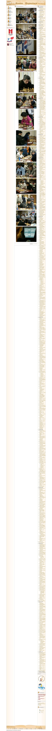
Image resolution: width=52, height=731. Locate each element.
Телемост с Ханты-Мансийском (42, 359)
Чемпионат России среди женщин (42, 331)
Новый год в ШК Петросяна (42, 159)
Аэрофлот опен (42, 211)
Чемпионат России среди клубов (42, 513)
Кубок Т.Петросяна (42, 164)
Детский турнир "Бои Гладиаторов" (42, 91)
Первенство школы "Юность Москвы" (42, 148)
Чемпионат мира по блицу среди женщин (42, 354)
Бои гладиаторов (42, 24)
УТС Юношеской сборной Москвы (42, 193)
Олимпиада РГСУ (42, 512)
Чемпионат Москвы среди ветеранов (42, 207)
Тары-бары (41, 728)
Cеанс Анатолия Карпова (42, 387)
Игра (31, 728)
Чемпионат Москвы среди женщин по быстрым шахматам (42, 454)
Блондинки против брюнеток (42, 294)
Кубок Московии (42, 145)
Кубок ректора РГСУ (42, 554)
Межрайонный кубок (42, 639)
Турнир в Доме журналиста (42, 520)
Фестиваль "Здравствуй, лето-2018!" (41, 47)
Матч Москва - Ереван (42, 326)
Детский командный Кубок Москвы (42, 210)
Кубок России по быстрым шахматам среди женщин (42, 320)
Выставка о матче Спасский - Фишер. (42, 573)
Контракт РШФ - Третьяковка (42, 205)
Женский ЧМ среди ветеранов (42, 627)
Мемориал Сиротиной (41, 428)
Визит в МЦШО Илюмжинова (42, 264)
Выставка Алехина (42, 629)
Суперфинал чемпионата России (42, 325)
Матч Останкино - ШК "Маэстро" (42, 451)
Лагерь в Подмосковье (41, 477)
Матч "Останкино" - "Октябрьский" (42, 257)
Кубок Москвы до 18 (42, 201)
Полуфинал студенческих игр (42, 335)
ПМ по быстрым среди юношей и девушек (42, 596)
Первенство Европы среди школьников (42, 194)
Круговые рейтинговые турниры (41, 120)
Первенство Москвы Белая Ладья (42, 401)
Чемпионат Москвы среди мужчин (42, 300)
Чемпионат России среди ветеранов (42, 343)
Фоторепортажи (42, 542)
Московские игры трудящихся (42, 230)
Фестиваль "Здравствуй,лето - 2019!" (42, 32)
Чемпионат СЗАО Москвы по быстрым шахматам (42, 60)
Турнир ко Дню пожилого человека (42, 163)
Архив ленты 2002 (41, 600)
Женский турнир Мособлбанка (42, 212)
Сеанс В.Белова (42, 172)
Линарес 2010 (42, 411)
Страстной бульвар (42, 180)
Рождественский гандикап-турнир (42, 327)
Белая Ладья (41, 295)
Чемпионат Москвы (42, 204)
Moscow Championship (42, 534)
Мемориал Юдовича (42, 522)
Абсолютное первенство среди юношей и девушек (42, 636)
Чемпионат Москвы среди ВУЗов (42, 527)
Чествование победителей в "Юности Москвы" (42, 234)
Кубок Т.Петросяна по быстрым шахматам (42, 130)
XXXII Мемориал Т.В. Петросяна (42, 56)
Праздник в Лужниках (41, 262)
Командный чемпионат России (42, 189)
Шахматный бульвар (43, 150)
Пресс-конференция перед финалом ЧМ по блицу (43, 358)
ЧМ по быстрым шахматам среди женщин (42, 564)
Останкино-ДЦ (42, 403)
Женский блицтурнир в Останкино (41, 218)
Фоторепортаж (42, 645)
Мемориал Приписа (42, 652)
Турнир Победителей (42, 382)
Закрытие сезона (42, 381)
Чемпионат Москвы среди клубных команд (42, 658)
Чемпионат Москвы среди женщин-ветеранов (42, 305)
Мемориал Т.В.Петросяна (42, 38)
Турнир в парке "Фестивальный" (42, 366)
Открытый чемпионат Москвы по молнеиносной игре (42, 663)
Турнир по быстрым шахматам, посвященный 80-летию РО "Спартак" (42, 100)
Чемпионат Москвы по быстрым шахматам (42, 249)
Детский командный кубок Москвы (42, 93)
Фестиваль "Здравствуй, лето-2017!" (41, 69)
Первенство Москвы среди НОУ (42, 517)
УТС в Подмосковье (42, 621)
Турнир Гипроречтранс (42, 572)
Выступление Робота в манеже (42, 361)
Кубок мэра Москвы (42, 123)
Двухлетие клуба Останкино (42, 397)
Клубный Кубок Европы (42, 337)
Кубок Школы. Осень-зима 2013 (42, 141)
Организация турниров (42, 703)
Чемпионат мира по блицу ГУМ (42, 551)
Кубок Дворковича (42, 371)
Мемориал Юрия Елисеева (42, 62)
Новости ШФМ (41, 541)
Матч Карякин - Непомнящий (42, 313)
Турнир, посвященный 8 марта (42, 584)
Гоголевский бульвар (42, 182)
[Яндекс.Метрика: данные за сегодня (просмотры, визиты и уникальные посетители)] (41, 710)
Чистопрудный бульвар (42, 183)
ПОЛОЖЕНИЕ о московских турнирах (42, 416)
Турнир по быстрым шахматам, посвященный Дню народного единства (42, 43)
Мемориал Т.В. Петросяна (42, 15)
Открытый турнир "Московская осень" (42, 82)
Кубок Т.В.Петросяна (42, 241)
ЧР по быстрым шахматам (42, 286)
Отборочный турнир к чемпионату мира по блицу (42, 307)
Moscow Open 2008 (42, 558)
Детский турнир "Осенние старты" (42, 105)
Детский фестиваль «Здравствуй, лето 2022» (42, 18)
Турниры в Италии (42, 475)
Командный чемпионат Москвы (42, 140)
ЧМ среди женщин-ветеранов (42, 580)
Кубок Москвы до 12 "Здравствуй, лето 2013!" (42, 152)
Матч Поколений (42, 136)
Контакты (40, 705)
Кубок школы (41, 165)
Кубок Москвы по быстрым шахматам (42, 552)
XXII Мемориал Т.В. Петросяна (42, 547)
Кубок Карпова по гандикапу (42, 422)
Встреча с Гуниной (42, 338)
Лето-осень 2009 (42, 457)
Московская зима (42, 488)
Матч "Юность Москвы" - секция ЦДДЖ (42, 433)
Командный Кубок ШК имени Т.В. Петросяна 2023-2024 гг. (42, 12)
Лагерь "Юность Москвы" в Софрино (42, 341)
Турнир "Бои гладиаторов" (41, 70)
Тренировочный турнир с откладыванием (42, 81)
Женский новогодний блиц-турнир (42, 540)
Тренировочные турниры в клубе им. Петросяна (42, 49)
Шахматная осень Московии (42, 162)
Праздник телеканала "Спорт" (42, 578)
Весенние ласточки (42, 585)
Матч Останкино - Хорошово (42, 367)
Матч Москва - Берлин (42, 239)
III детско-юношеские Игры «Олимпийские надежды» (42, 389)
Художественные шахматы (42, 628)
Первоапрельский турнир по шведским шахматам (42, 293)
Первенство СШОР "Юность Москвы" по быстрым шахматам (42, 103)
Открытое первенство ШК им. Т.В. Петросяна (42, 67)
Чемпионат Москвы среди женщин (42, 303)
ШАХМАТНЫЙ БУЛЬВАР (42, 279)
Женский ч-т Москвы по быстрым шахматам (42, 608)
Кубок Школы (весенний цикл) (42, 155)
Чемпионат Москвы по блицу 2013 (42, 144)
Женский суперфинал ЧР (42, 252)
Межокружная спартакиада (42, 394)
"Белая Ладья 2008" (42, 521)
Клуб (35, 728)
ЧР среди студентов (42, 328)
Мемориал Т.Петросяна (41, 599)
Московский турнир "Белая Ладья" (42, 154)
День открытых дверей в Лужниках (42, 186)
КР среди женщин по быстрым (42, 223)
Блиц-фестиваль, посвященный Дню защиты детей (42, 108)
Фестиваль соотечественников (42, 501)
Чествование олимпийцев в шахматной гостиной (42, 345)
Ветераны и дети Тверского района (42, 274)
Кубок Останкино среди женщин (42, 267)
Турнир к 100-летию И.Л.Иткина (42, 255)
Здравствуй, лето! (42, 383)
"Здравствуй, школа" (42, 258)
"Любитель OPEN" (42, 55)
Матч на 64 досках (42, 472)
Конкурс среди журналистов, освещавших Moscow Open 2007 (42, 592)
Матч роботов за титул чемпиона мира (42, 174)
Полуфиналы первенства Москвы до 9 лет (42, 72)
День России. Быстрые (41, 265)
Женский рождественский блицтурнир (42, 427)
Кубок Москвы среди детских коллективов (43, 36)
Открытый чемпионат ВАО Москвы (42, 228)
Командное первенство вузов (42, 634)
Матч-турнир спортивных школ (42, 171)
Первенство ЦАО (42, 514)
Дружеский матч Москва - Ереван (42, 510)
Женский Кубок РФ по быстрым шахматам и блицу (42, 605)
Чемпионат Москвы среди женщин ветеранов (42, 507)
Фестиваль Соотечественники (42, 364)
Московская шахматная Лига (42, 356)
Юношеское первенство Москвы (42, 566)
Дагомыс (41, 474)
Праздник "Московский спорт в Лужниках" (42, 127)
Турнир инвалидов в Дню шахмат (42, 168)
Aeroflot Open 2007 (42, 587)
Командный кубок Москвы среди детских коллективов (43, 53)
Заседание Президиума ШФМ (42, 271)
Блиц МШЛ (41, 219)
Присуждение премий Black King (42, 312)
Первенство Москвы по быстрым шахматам (42, 278)
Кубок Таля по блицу (42, 481)
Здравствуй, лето (42, 630)
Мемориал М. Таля (42, 553)
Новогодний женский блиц (41, 323)
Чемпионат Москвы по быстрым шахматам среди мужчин (42, 562)
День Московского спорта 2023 (42, 14)
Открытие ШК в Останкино (42, 519)
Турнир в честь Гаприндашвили (42, 242)
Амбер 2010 (41, 404)
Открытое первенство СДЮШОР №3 (42, 496)
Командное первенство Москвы (42, 214)
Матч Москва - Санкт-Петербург (42, 246)
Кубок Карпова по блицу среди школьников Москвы (42, 470)
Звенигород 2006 (42, 622)
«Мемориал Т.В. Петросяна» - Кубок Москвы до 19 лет (42, 9)
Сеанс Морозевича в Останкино (42, 461)
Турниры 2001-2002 (41, 670)
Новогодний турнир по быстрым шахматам (42, 40)
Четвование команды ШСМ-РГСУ (42, 191)
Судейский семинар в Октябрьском (42, 232)
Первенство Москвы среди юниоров (42, 436)
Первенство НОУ (42, 644)
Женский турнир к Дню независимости (42, 379)
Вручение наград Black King (42, 224)
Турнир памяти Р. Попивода (42, 502)
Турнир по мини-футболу (42, 494)
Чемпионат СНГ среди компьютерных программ (42, 530)
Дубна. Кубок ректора (41, 649)
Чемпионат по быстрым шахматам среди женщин (42, 660)
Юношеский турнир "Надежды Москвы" (42, 106)
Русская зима (41, 486)
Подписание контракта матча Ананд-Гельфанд (42, 226)
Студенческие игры (42, 582)
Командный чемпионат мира (42, 425)
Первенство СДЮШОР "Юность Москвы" (42, 176)
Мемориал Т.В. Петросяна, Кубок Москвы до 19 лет (42, 20)
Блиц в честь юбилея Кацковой (42, 525)
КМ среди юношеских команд (42, 480)
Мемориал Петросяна (41, 440)
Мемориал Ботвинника (41, 251)
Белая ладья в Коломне (42, 261)
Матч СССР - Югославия (41, 555)
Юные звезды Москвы (42, 198)
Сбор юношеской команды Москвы (42, 395)
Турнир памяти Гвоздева (42, 203)
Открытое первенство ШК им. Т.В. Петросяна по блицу (42, 74)
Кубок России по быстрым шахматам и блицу (42, 431)
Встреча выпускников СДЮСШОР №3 (42, 603)
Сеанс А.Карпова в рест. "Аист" (42, 612)
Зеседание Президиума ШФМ (42, 342)
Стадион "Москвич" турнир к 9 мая (42, 505)
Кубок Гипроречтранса (42, 407)
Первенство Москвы (42, 122)
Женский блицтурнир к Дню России (42, 170)
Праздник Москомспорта (42, 146)
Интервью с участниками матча (42, 557)
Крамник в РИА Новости (42, 254)
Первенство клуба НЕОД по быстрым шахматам (42, 641)
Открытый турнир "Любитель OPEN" (42, 79)
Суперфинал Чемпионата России (42, 544)
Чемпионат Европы (42, 399)
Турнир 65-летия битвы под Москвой (42, 609)
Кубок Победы (42, 90)
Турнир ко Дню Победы (42, 285)
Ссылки (40, 704)
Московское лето (42, 276)
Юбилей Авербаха (42, 209)
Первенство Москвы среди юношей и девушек (42, 350)
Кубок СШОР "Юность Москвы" (42, 94)
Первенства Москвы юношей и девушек (42, 619)
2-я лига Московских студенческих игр (42, 446)
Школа (27, 728)
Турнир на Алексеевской (42, 447)
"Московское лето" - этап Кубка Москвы (42, 125)
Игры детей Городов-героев (42, 87)
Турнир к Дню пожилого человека (42, 138)
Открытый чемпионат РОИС (42, 334)
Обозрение (21, 728)
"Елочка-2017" (42, 58)
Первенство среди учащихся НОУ (42, 589)
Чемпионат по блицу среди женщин (43, 661)
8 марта (41, 296)
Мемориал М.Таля (42, 231)
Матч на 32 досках (42, 275)
